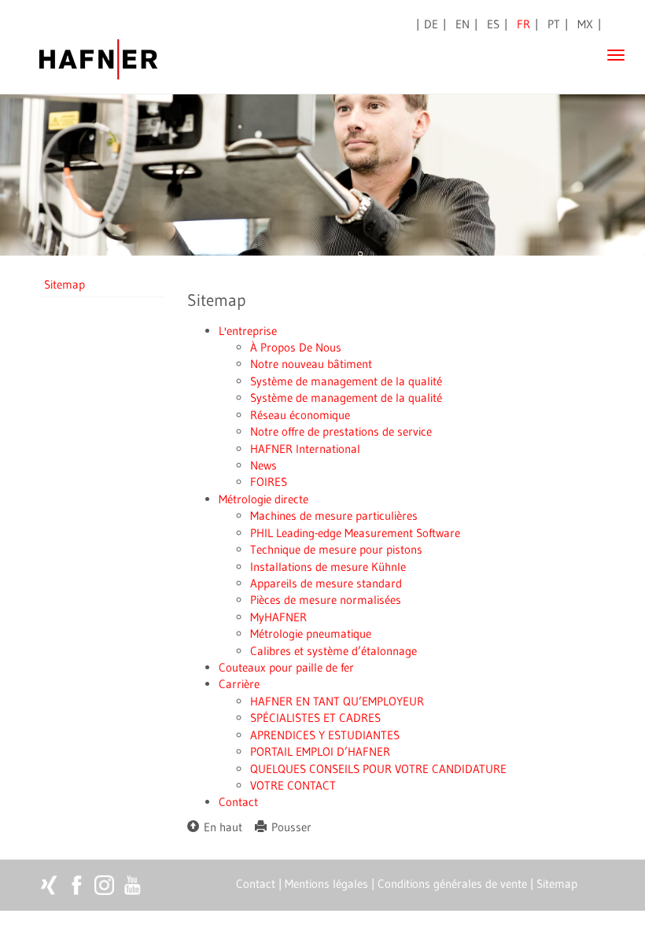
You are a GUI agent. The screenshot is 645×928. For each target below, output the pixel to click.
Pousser (289, 826)
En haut (220, 826)
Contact (255, 883)
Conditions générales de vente (452, 883)
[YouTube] (132, 885)
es (493, 24)
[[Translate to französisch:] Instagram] (104, 885)
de (431, 24)
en (462, 24)
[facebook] (77, 885)
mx (585, 24)
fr (523, 24)
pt (553, 24)
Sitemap (64, 284)
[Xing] (49, 885)
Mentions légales (326, 883)
